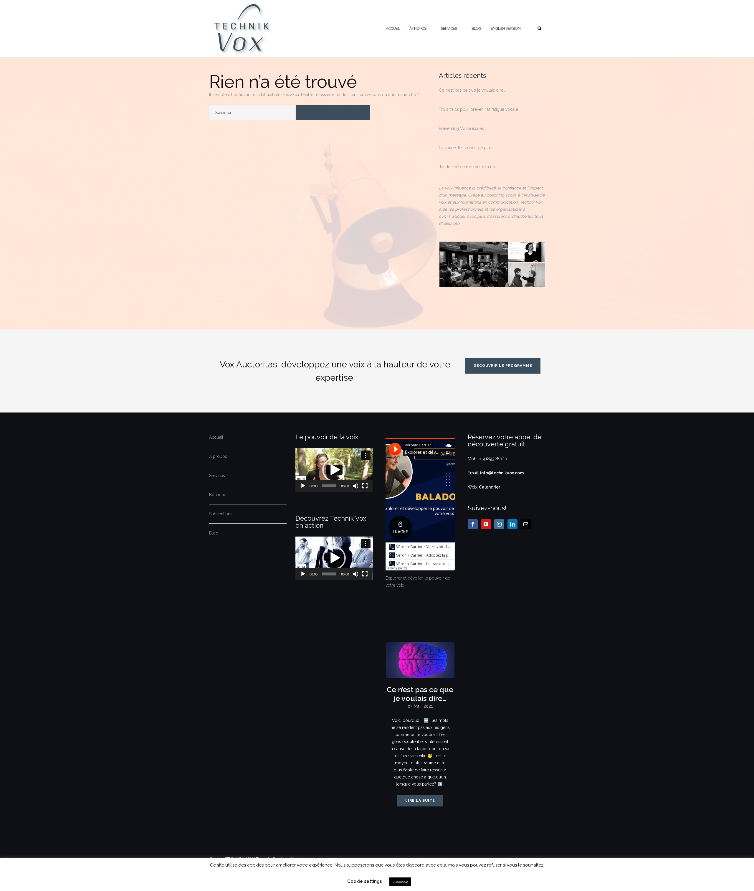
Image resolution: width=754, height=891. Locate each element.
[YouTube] (486, 524)
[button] (334, 470)
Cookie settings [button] (364, 881)
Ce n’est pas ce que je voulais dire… (472, 90)
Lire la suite (420, 800)
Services (449, 28)
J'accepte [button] (400, 882)
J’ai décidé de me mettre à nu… (468, 166)
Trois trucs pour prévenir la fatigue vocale (478, 109)
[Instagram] (499, 524)
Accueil (393, 28)
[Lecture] (303, 486)
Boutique (217, 494)
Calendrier (489, 487)
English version (505, 28)
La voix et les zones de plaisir (467, 147)
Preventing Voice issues (461, 128)
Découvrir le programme (503, 366)
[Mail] (526, 524)
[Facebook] (473, 524)
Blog (476, 28)
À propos (417, 28)
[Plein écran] (365, 486)
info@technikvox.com (502, 473)
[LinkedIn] (512, 524)
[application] (334, 470)
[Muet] (355, 486)
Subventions (220, 514)
